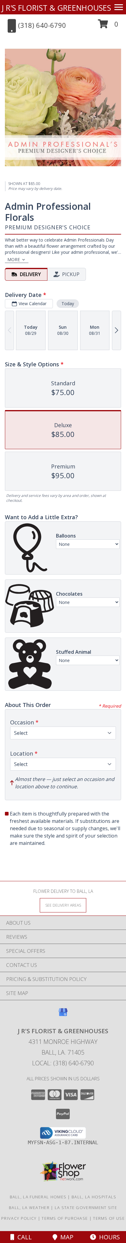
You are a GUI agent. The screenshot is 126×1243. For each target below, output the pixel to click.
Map (65, 1237)
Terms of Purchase (65, 1218)
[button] (108, 26)
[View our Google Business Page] (63, 1015)
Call (23, 1237)
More (13, 259)
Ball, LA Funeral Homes (38, 1197)
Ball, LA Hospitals (94, 1197)
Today (67, 303)
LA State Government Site (86, 1207)
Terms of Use (109, 1218)
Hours (108, 1237)
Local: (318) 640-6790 (63, 1063)
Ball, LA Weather (29, 1207)
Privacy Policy (18, 1218)
